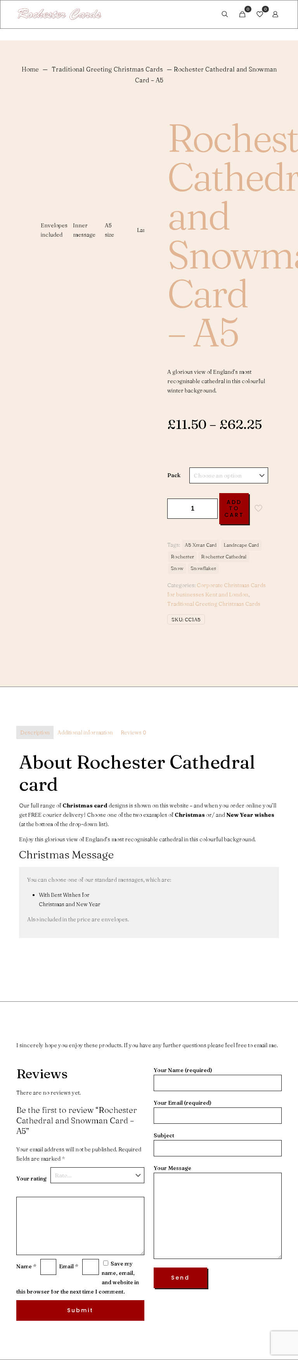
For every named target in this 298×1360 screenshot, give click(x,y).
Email (68, 1266)
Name (26, 1266)
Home (30, 69)
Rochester (182, 557)
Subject (164, 1135)
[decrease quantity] (176, 508)
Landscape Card (241, 545)
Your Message (172, 1168)
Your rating (31, 1178)
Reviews (133, 732)
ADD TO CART (234, 508)
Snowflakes (203, 568)
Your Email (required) (182, 1102)
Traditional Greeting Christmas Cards (107, 69)
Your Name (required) (183, 1070)
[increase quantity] (209, 508)
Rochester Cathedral (223, 557)
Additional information (85, 732)
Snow (177, 568)
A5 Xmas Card (201, 545)
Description (35, 732)
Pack (173, 475)
